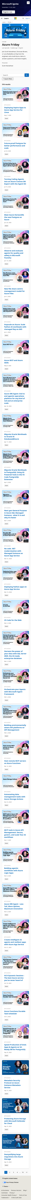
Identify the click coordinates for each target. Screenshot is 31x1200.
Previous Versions (16, 1190)
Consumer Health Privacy (8, 1195)
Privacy (12, 1193)
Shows (9, 22)
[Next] (26, 1172)
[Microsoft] (15, 18)
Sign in (28, 18)
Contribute (4, 1193)
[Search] (27, 75)
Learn (4, 22)
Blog (24, 1190)
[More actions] (27, 22)
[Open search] (23, 18)
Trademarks (4, 1197)
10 (23, 1172)
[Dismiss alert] (28, 2)
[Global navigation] (1, 18)
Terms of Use (23, 1195)
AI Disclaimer (5, 1190)
